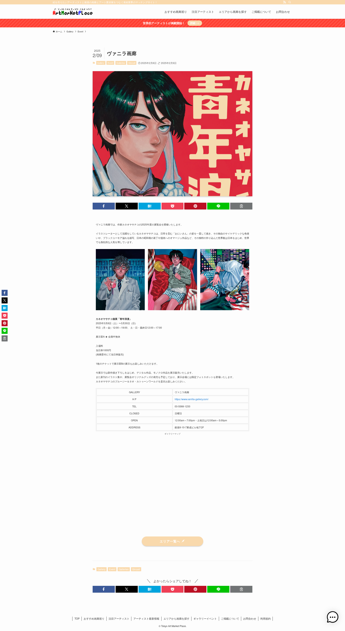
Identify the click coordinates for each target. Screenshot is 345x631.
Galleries (120, 62)
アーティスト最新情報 (146, 618)
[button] (104, 206)
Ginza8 (131, 62)
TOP (77, 618)
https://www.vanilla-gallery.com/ (191, 399)
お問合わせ (249, 618)
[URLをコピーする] (241, 206)
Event (110, 62)
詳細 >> (194, 23)
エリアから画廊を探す (176, 618)
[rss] (284, 2)
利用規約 (265, 618)
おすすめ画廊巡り (94, 618)
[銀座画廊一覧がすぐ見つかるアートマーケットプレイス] (73, 12)
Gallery (100, 62)
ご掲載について (230, 618)
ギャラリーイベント (205, 618)
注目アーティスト (119, 618)
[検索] (289, 2)
